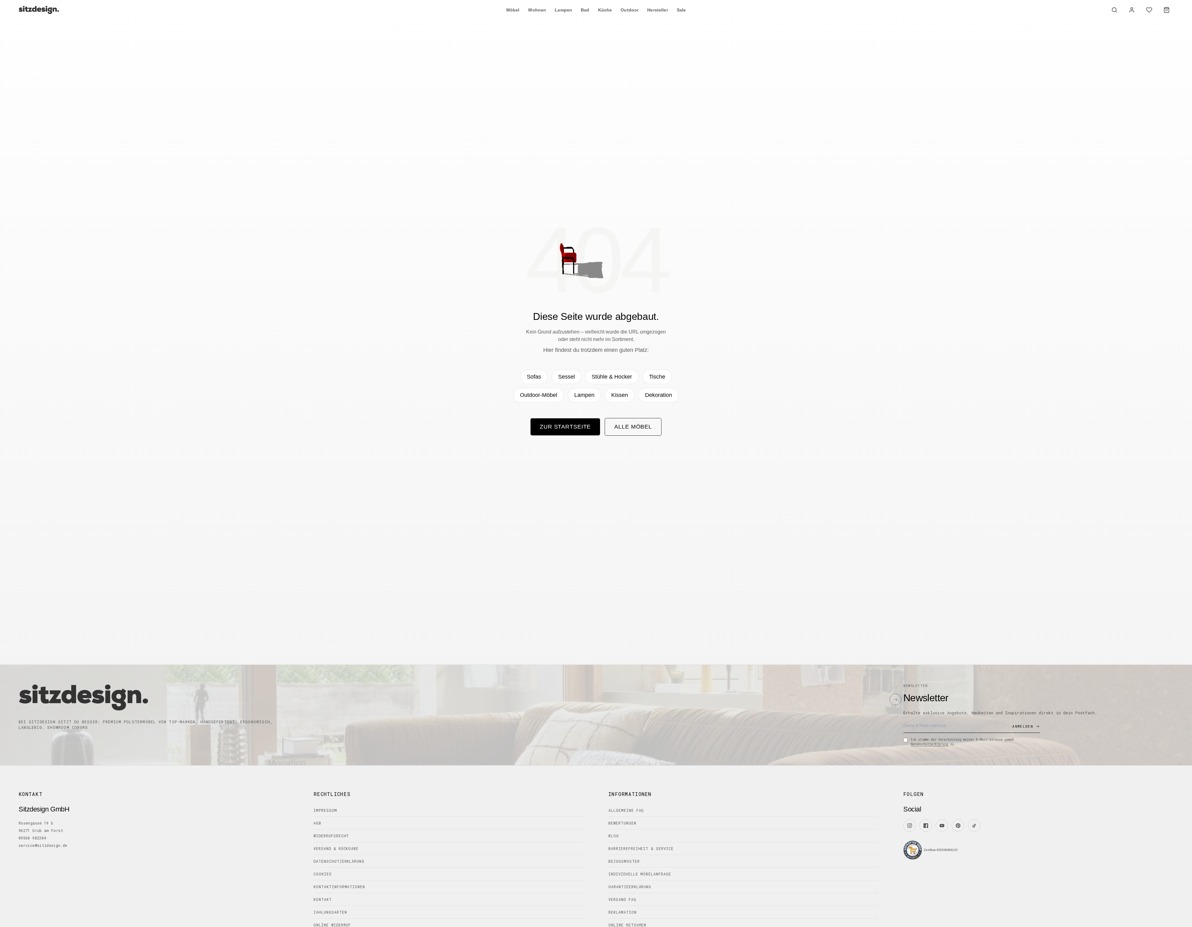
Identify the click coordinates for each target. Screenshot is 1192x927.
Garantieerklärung (629, 886)
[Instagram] (909, 825)
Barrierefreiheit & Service (641, 848)
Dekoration (658, 395)
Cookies (323, 873)
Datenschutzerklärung (929, 744)
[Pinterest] (958, 825)
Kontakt (323, 899)
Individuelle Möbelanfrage (639, 873)
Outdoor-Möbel (538, 395)
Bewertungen (622, 822)
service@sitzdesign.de (43, 845)
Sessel (566, 377)
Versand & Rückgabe (336, 848)
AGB (317, 822)
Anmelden (1022, 726)
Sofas (534, 377)
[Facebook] (925, 825)
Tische (657, 377)
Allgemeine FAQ (626, 810)
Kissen (619, 395)
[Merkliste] (1149, 10)
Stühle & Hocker (612, 377)
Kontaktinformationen (339, 886)
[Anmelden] (1132, 10)
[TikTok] (974, 825)
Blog (613, 835)
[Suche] (1114, 10)
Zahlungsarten (330, 912)
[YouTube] (942, 825)
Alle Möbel (633, 427)
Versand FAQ (622, 899)
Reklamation (622, 912)
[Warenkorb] (1166, 10)
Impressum (325, 810)
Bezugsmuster (624, 861)
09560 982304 (32, 837)
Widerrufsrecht (331, 835)
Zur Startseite (565, 427)
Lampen (584, 395)
